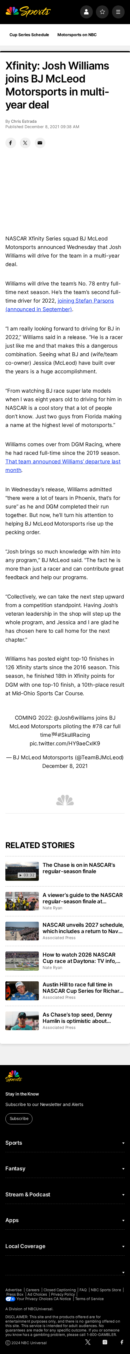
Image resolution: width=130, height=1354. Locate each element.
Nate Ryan (52, 908)
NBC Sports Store (106, 1290)
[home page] (28, 11)
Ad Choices (37, 1294)
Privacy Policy (63, 1294)
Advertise (13, 1290)
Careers (32, 1290)
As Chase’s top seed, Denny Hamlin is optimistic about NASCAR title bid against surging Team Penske (77, 1017)
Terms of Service (89, 1299)
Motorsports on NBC (77, 34)
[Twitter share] (25, 143)
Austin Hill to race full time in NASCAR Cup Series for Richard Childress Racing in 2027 (83, 987)
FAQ (83, 1290)
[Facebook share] (10, 143)
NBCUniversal (40, 1309)
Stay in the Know (22, 1093)
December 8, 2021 (65, 766)
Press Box (15, 1294)
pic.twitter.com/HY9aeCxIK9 (65, 743)
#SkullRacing (74, 735)
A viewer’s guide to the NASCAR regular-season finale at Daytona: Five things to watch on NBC (83, 898)
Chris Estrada (24, 121)
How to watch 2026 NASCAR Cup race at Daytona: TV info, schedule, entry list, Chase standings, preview (79, 958)
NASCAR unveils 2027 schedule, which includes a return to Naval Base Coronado (83, 928)
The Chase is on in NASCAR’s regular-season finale (79, 868)
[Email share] (40, 143)
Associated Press (59, 937)
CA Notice (62, 1299)
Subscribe (19, 1118)
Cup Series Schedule (29, 34)
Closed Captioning (60, 1290)
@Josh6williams (74, 718)
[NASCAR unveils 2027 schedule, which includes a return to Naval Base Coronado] (22, 931)
